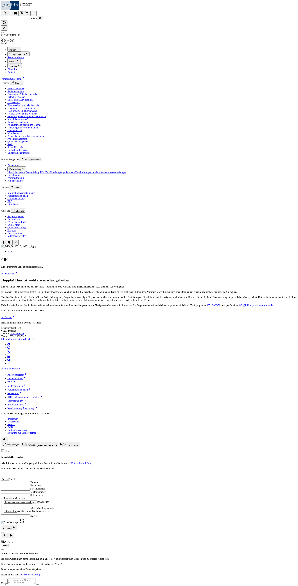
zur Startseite (7, 273)
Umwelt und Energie (17, 150)
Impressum (12, 419)
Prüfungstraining (15, 178)
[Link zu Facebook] (8, 344)
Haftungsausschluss (17, 430)
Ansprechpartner (15, 216)
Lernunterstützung (16, 198)
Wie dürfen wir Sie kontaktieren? (33, 511)
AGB (10, 427)
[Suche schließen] (40, 18)
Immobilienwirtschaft (17, 119)
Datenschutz (13, 102)
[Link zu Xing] (8, 354)
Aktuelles (12, 69)
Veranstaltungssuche (11, 78)
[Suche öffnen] (4, 13)
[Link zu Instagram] (8, 347)
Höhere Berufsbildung (29, 172)
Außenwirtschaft (15, 91)
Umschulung (13, 175)
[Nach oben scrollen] (4, 439)
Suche (34, 18)
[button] (22, 522)
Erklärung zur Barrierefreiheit (21, 432)
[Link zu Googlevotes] (8, 363)
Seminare (70, 172)
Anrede (12, 479)
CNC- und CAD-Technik (20, 99)
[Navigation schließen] (15, 242)
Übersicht (12, 172)
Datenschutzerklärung (82, 463)
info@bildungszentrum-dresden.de (256, 305)
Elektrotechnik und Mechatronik (23, 105)
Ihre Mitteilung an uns (43, 508)
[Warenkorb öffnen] (24, 13)
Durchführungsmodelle (87, 172)
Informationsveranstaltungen (112, 172)
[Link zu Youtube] (8, 360)
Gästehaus (12, 204)
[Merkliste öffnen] (13, 13)
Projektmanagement (17, 138)
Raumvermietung (15, 57)
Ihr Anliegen (43, 502)
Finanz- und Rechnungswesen (22, 108)
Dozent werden (15, 233)
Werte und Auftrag (16, 222)
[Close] (2, 32)
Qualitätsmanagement (18, 141)
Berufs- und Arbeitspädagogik (22, 94)
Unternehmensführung (18, 152)
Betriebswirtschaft (16, 97)
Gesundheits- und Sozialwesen (22, 111)
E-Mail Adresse (37, 488)
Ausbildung (13, 165)
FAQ (9, 201)
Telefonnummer (37, 492)
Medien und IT (14, 130)
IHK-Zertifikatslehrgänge (52, 172)
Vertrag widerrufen (10, 368)
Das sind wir (13, 219)
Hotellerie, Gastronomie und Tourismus (26, 116)
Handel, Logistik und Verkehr (22, 113)
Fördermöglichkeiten (17, 195)
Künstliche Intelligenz (18, 122)
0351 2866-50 (213, 305)
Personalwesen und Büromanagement (25, 136)
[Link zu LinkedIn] (8, 357)
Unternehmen (36, 495)
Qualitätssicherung (16, 227)
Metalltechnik (14, 133)
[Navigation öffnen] (33, 13)
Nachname (35, 485)
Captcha (34, 516)
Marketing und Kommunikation (22, 127)
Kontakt (11, 72)
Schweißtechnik (15, 147)
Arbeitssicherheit (15, 88)
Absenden (7, 528)
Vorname (34, 482)
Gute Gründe (13, 224)
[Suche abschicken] (4, 22)
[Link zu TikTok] (8, 351)
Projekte (11, 230)
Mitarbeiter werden (16, 236)
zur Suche (6, 317)
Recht (10, 144)
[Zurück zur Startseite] (34, 9)
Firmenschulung (15, 180)
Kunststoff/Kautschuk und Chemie (24, 124)
